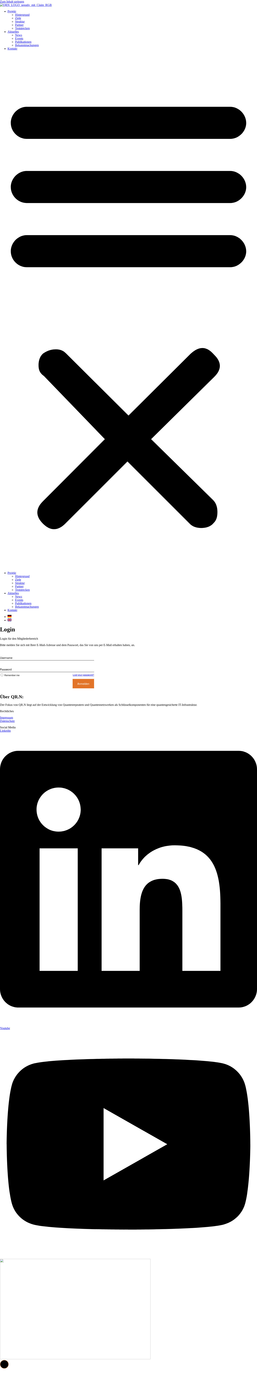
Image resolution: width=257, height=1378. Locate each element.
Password (6, 669)
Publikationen (23, 41)
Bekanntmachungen (27, 45)
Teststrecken (22, 28)
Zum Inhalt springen (12, 1)
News (18, 35)
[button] (128, 310)
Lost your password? (83, 674)
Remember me (12, 675)
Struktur (20, 21)
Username (6, 658)
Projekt (12, 11)
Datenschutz (7, 721)
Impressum (6, 717)
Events (19, 38)
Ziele (18, 18)
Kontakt (12, 48)
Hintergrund (22, 14)
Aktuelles (13, 31)
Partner (19, 24)
